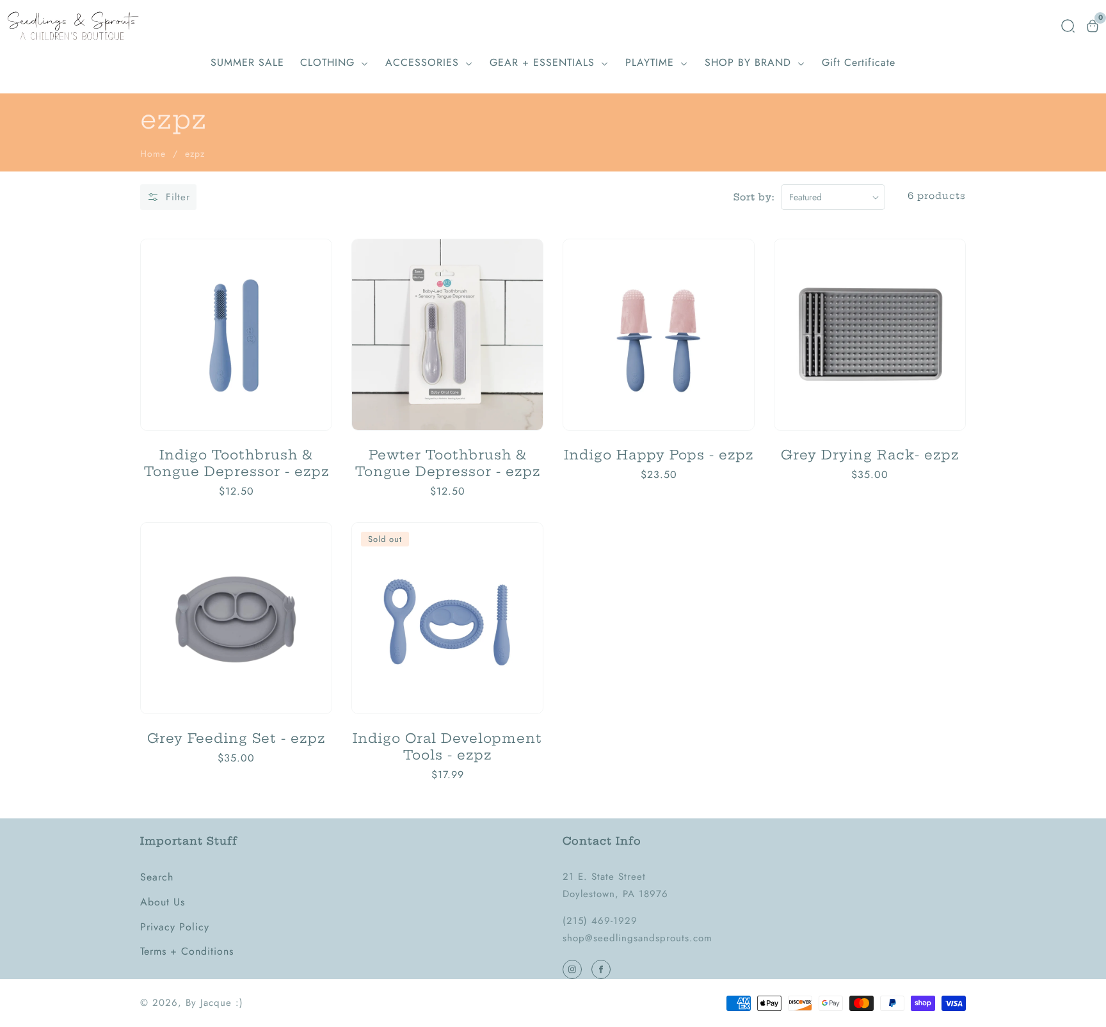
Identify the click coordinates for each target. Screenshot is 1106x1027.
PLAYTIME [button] (651, 62)
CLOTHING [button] (329, 62)
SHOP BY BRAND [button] (750, 62)
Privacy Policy (174, 927)
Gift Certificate (858, 62)
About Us (162, 902)
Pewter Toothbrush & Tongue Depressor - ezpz (447, 463)
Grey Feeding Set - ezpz (236, 738)
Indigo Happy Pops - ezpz (658, 455)
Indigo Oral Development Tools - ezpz (447, 746)
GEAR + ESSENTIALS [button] (544, 62)
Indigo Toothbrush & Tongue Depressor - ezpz (236, 463)
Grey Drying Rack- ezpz (870, 455)
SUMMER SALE (247, 62)
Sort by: (753, 197)
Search (156, 877)
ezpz (195, 153)
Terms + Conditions (187, 951)
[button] (1067, 25)
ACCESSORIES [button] (424, 62)
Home (153, 153)
